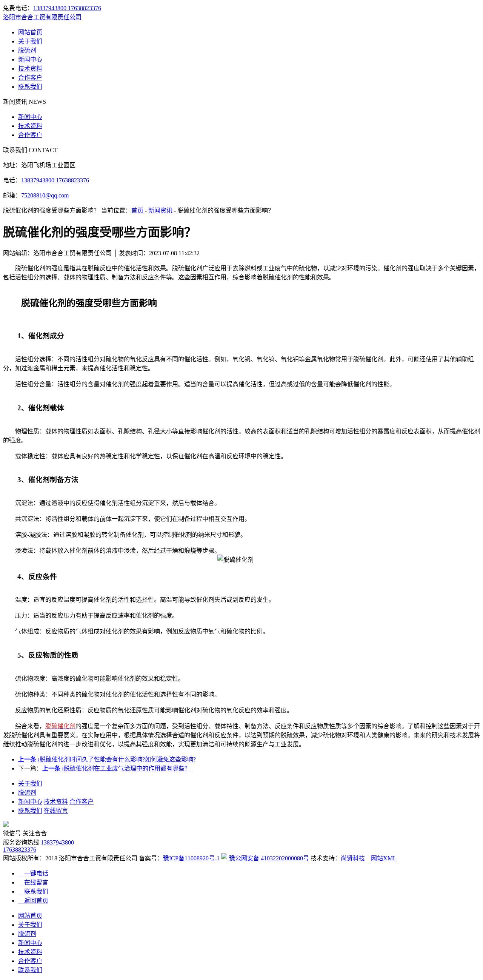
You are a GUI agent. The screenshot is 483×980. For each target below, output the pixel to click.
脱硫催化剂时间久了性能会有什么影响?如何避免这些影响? (107, 759)
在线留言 (56, 810)
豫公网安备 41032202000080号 (269, 858)
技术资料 (30, 68)
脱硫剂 (27, 50)
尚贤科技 (353, 858)
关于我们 (30, 41)
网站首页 (30, 32)
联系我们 (30, 86)
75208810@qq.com (45, 195)
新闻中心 (30, 59)
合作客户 (30, 77)
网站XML (384, 858)
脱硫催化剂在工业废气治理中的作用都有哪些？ (116, 768)
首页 (137, 210)
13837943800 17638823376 (67, 8)
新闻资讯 (160, 210)
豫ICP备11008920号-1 (191, 858)
